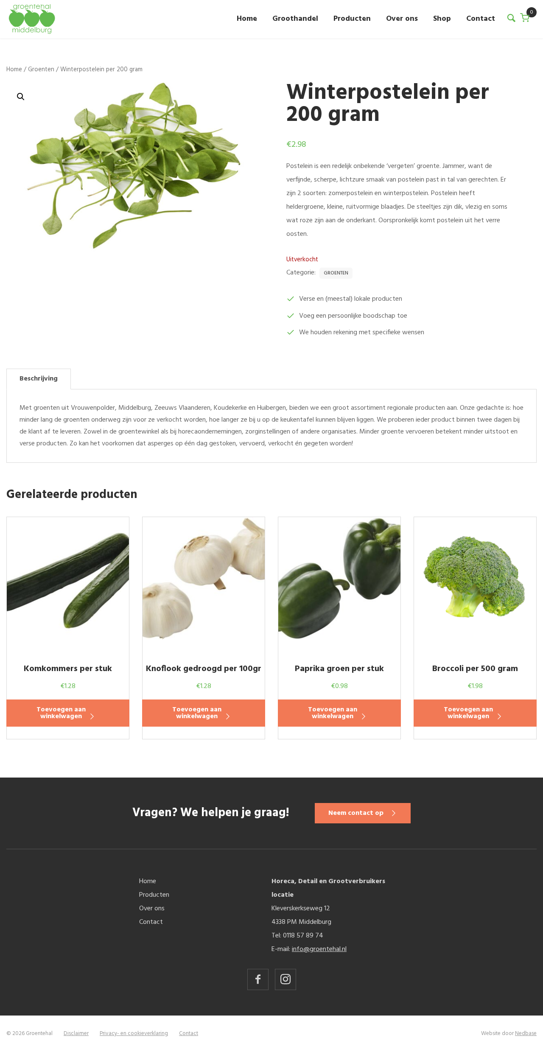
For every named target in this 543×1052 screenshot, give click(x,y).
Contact (480, 19)
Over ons (402, 19)
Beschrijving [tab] (39, 378)
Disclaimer (76, 1033)
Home (247, 19)
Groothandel (295, 19)
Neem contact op (355, 813)
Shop (442, 19)
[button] (20, 96)
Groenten (41, 69)
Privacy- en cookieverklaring (134, 1033)
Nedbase (526, 1033)
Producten (352, 19)
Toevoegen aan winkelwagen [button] (61, 713)
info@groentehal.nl (319, 949)
